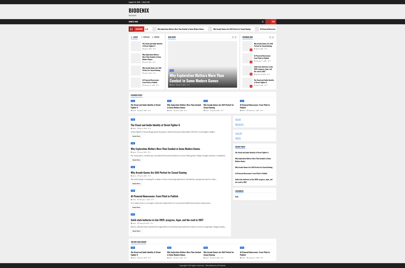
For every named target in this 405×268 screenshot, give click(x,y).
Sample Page (133, 21)
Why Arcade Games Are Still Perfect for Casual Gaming (223, 29)
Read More (137, 136)
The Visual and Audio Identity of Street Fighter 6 (136, 46)
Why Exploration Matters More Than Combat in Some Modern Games (172, 29)
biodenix (139, 10)
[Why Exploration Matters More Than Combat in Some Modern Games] (202, 64)
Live (273, 21)
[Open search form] (263, 22)
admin (173, 85)
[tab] (136, 37)
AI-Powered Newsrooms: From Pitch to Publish (267, 29)
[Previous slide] (233, 37)
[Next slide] (235, 37)
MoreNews (210, 265)
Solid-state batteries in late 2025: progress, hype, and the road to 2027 (247, 70)
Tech (171, 70)
